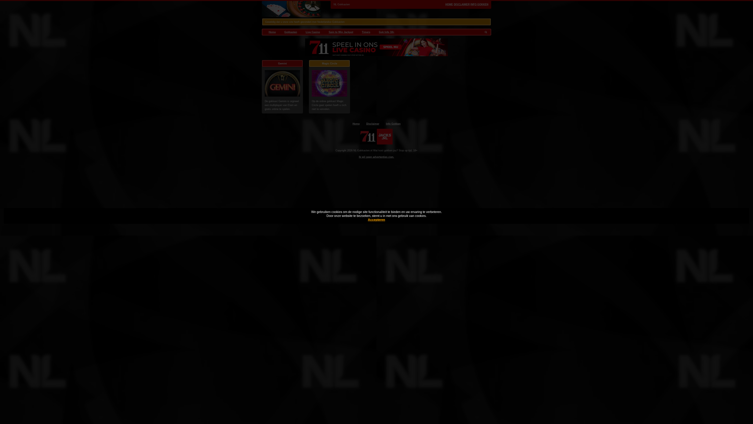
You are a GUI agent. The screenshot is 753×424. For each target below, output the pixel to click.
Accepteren (376, 219)
